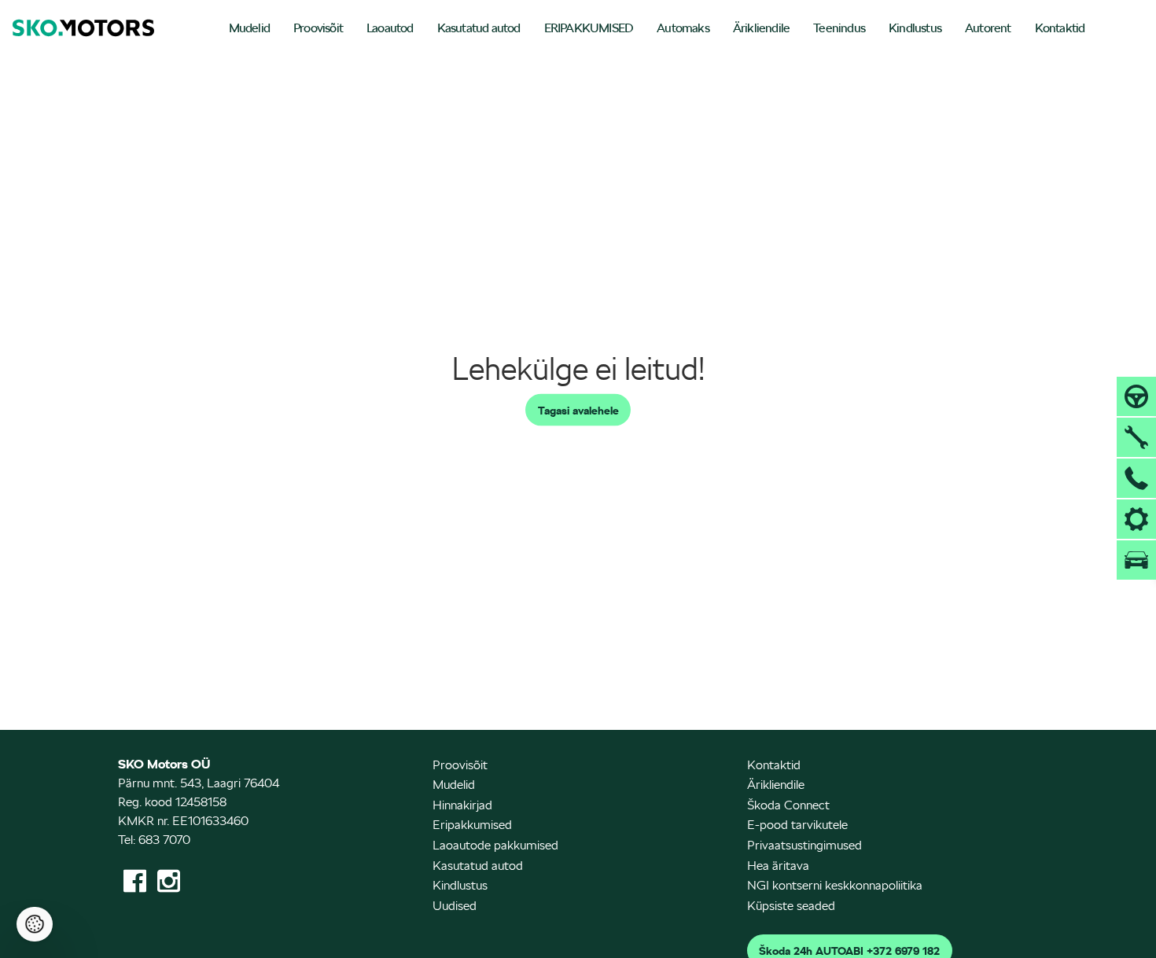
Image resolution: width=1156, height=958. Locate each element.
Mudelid (249, 27)
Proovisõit (318, 27)
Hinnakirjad (462, 805)
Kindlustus (915, 27)
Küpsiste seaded (791, 905)
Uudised (455, 905)
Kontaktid (1060, 27)
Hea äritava (778, 865)
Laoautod (390, 27)
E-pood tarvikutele (797, 824)
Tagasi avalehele (578, 410)
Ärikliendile (761, 27)
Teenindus (839, 27)
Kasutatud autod (479, 27)
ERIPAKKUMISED (589, 27)
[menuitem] (249, 29)
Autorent (988, 27)
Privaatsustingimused (804, 845)
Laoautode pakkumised (495, 845)
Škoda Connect (788, 805)
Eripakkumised (472, 824)
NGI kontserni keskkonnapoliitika (834, 885)
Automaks (683, 27)
